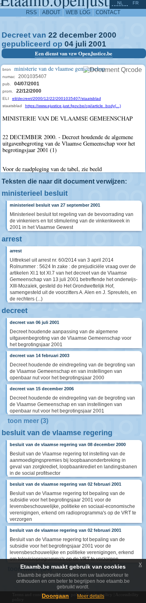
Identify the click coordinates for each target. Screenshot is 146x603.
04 (68, 44)
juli (80, 44)
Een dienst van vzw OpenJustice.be (73, 53)
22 (52, 35)
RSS (31, 12)
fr (136, 2)
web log (78, 12)
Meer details (90, 596)
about (51, 12)
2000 (107, 35)
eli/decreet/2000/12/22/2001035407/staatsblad (56, 98)
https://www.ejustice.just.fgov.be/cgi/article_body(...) (73, 106)
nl (120, 2)
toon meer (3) (28, 420)
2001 (97, 44)
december (78, 35)
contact (108, 12)
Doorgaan (55, 595)
